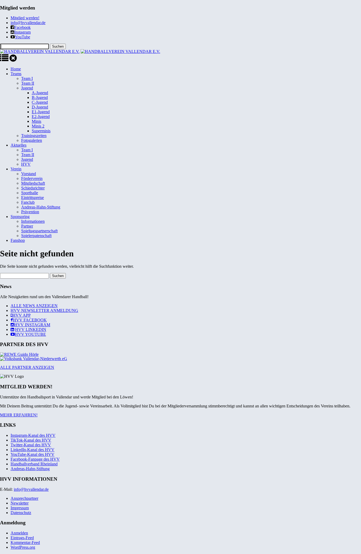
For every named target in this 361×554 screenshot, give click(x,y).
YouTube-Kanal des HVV (32, 454)
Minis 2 (38, 126)
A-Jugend (40, 92)
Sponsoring (20, 216)
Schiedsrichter (33, 188)
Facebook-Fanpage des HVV (35, 459)
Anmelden (19, 533)
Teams (16, 73)
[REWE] (19, 354)
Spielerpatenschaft (36, 235)
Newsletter (20, 503)
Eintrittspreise (32, 197)
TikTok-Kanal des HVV (31, 440)
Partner (27, 226)
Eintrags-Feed (22, 537)
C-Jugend (40, 102)
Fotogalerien (31, 140)
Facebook (22, 27)
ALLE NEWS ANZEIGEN (34, 305)
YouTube (22, 37)
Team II (27, 83)
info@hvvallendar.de (28, 22)
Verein (16, 169)
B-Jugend (40, 97)
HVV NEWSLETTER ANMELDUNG (44, 310)
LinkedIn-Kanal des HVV (32, 449)
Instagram (22, 32)
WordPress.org (23, 547)
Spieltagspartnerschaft (39, 231)
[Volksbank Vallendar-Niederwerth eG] (33, 358)
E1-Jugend (41, 112)
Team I (27, 78)
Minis (36, 121)
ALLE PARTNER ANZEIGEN (27, 367)
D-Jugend (40, 107)
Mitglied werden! (25, 18)
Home (16, 69)
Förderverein (32, 178)
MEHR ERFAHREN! (19, 415)
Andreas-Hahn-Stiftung (40, 207)
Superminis (41, 131)
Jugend (27, 88)
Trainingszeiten (34, 135)
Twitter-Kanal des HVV (31, 445)
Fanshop (18, 240)
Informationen (33, 221)
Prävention (30, 212)
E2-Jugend (41, 116)
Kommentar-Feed (25, 542)
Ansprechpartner (24, 498)
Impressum (20, 508)
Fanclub (28, 202)
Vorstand (28, 173)
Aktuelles (18, 145)
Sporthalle (29, 192)
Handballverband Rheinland (34, 464)
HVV (26, 164)
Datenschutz (21, 512)
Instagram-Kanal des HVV (33, 435)
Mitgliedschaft (33, 183)
